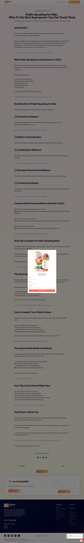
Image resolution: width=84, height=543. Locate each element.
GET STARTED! (42, 290)
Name (30, 277)
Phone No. (31, 285)
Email (30, 281)
